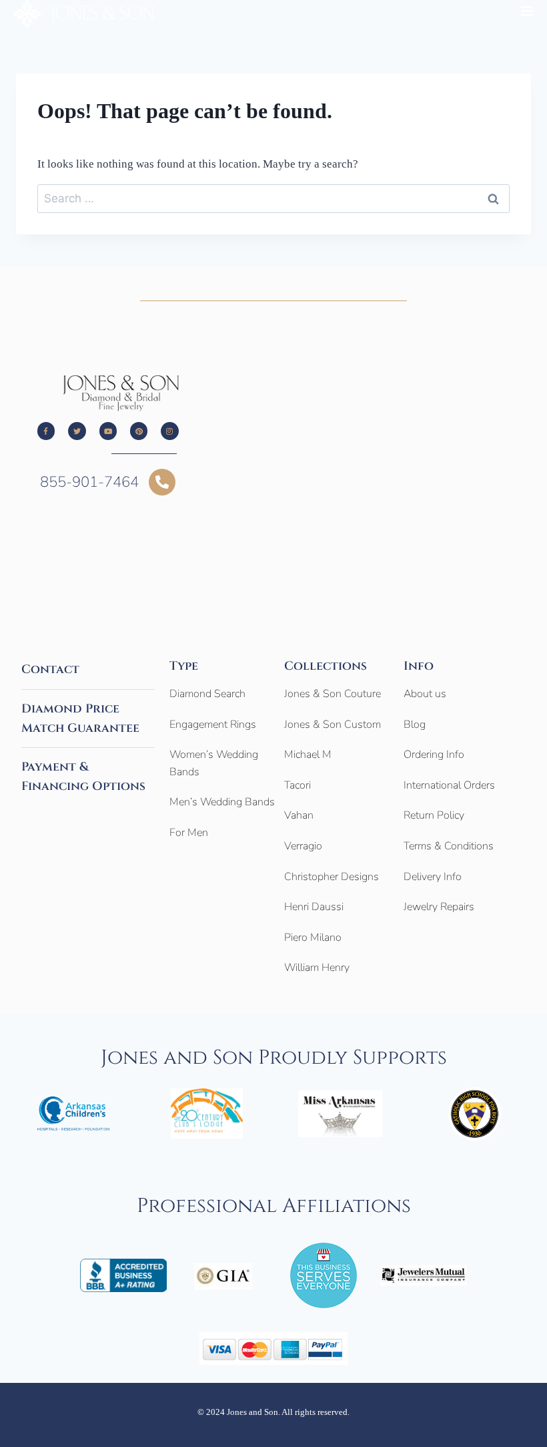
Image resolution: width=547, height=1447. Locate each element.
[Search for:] (273, 198)
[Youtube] (108, 430)
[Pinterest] (138, 430)
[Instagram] (169, 430)
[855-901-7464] (162, 482)
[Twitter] (76, 430)
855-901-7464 (89, 482)
